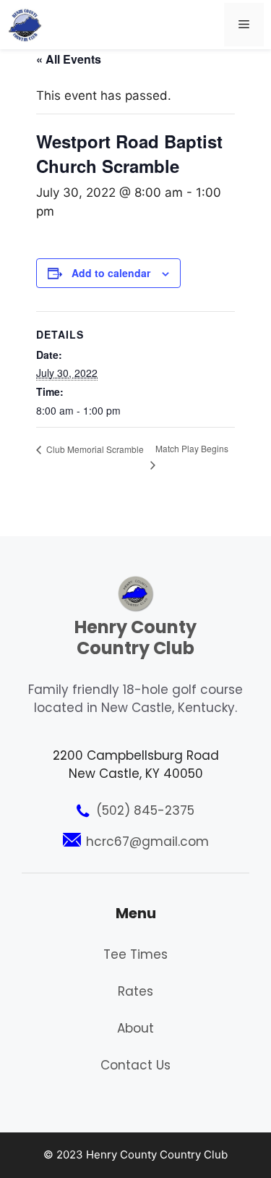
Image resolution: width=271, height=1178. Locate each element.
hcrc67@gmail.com (147, 841)
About (135, 1028)
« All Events (68, 59)
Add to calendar (111, 273)
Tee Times (135, 954)
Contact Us (135, 1065)
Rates (135, 991)
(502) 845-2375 (145, 810)
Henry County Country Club (135, 637)
